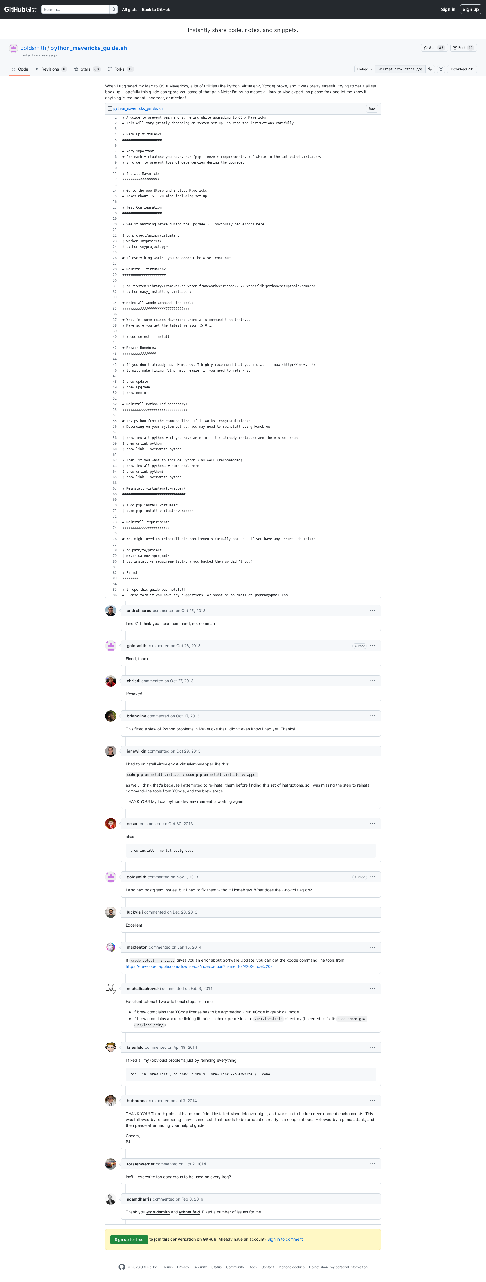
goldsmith (33, 48)
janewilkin (137, 751)
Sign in (448, 9)
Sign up (471, 9)
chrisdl (133, 680)
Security (200, 1267)
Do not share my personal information (338, 1267)
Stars (90, 69)
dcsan (133, 823)
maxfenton (137, 947)
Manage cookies (291, 1267)
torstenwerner (141, 1163)
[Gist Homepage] (20, 9)
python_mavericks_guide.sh (88, 48)
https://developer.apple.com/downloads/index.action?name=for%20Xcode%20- (199, 966)
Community (235, 1267)
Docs (253, 1267)
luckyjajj (135, 912)
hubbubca (137, 1100)
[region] (243, 356)
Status (217, 1267)
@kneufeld (189, 1211)
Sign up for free (129, 1239)
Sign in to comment (285, 1239)
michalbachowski (144, 988)
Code (23, 69)
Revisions (53, 69)
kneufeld (135, 1047)
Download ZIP (462, 69)
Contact (267, 1267)
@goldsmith (158, 1211)
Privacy (183, 1267)
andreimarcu (139, 610)
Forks (123, 69)
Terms (168, 1267)
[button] (430, 69)
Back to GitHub (156, 9)
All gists (130, 9)
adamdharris (139, 1199)
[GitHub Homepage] (121, 1267)
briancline (136, 716)
